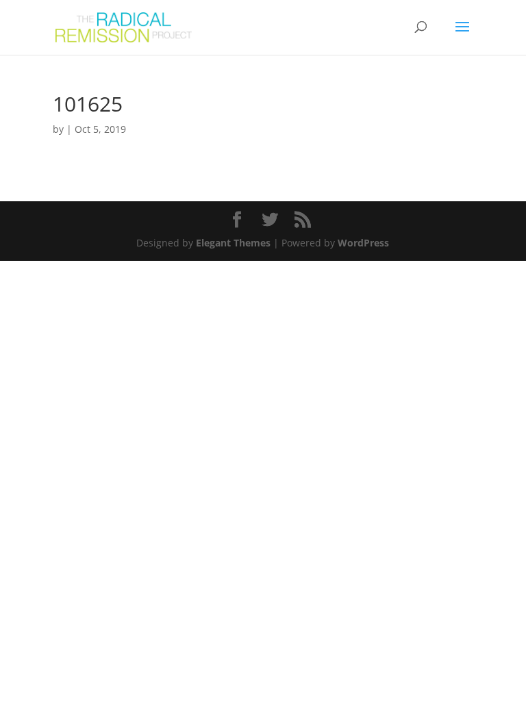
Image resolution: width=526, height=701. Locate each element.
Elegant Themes (233, 242)
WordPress (363, 242)
